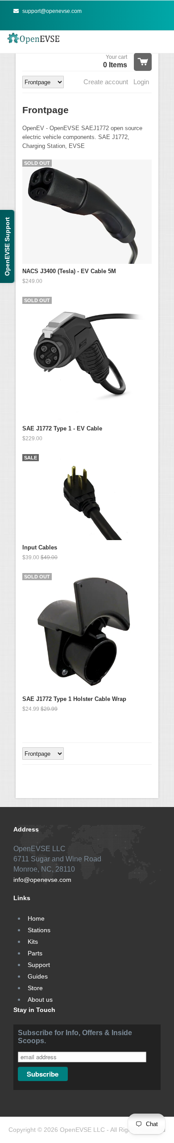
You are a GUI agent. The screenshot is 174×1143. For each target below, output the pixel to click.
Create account (105, 82)
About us (40, 999)
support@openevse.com (51, 11)
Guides (38, 976)
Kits (33, 941)
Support (39, 964)
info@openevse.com (42, 879)
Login (141, 82)
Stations (39, 930)
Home (36, 918)
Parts (35, 953)
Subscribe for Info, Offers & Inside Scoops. (75, 1037)
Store (35, 987)
